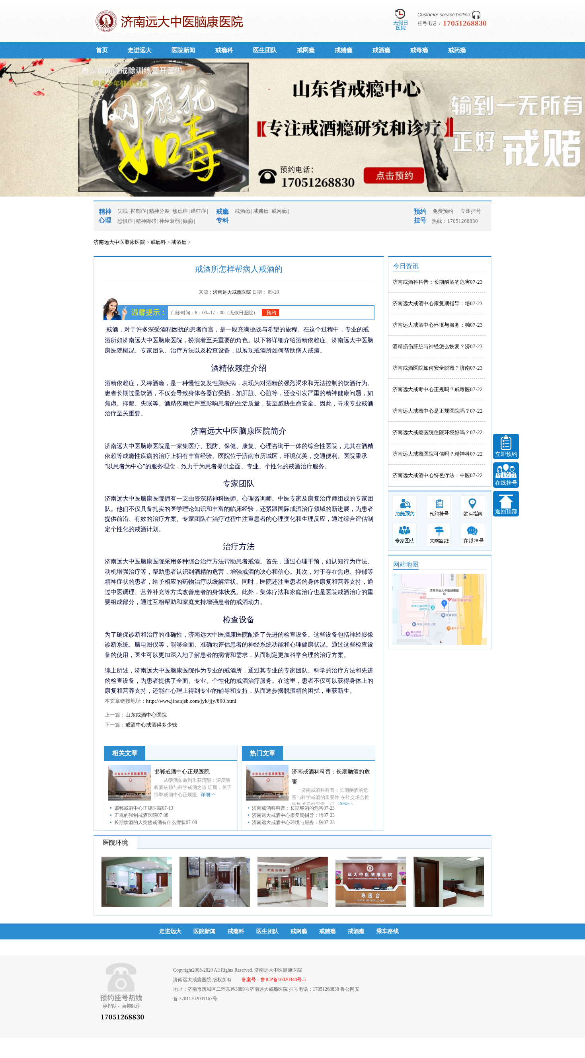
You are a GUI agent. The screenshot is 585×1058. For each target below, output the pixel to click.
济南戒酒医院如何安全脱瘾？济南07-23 (437, 368)
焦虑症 (180, 211)
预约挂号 (170, 947)
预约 (271, 313)
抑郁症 (138, 211)
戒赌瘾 (344, 50)
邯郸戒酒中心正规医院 (182, 772)
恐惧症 (125, 221)
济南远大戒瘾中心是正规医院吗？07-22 (437, 411)
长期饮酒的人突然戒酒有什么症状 (150, 822)
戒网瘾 (306, 50)
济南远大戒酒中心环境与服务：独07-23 (437, 325)
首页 (102, 50)
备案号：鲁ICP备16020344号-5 (274, 979)
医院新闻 (183, 50)
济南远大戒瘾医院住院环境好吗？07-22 (437, 432)
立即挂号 (470, 211)
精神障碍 (146, 221)
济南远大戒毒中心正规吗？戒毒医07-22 (437, 389)
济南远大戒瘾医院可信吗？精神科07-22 (437, 454)
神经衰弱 (169, 221)
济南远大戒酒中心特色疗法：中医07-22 (437, 475)
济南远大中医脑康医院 (119, 242)
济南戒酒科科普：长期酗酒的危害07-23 (437, 282)
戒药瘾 (457, 50)
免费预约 (443, 211)
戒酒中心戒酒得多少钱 (151, 725)
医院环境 (115, 842)
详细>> (208, 794)
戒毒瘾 (419, 50)
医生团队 (265, 50)
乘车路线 (387, 931)
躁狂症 (198, 211)
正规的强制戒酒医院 (135, 815)
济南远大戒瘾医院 (232, 292)
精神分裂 (159, 211)
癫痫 (188, 221)
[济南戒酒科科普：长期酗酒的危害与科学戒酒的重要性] (267, 799)
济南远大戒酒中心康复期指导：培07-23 (437, 303)
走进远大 (140, 50)
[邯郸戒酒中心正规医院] (129, 799)
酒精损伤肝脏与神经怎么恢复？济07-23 (437, 346)
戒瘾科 (224, 50)
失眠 (122, 211)
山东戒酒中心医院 (146, 715)
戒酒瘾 (381, 50)
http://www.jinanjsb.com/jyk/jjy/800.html (191, 701)
